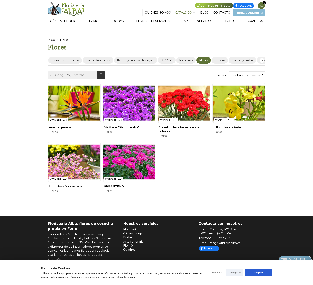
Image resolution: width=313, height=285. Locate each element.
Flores (53, 132)
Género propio (63, 21)
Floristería (130, 229)
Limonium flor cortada (65, 186)
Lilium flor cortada (227, 127)
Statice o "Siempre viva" (121, 127)
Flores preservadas (153, 21)
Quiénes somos (158, 12)
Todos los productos (65, 60)
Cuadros (255, 21)
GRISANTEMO (114, 186)
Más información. (126, 276)
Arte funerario (197, 21)
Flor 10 (229, 21)
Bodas (118, 21)
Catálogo (183, 12)
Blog (204, 12)
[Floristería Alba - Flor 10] (66, 9)
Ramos (94, 21)
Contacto (221, 12)
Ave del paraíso (60, 127)
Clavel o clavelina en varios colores (179, 129)
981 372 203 (221, 238)
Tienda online (247, 12)
